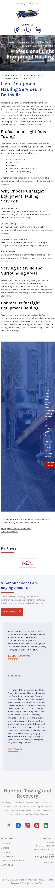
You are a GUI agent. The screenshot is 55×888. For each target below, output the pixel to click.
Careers (5, 847)
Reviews (5, 852)
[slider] (13, 659)
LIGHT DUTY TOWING (43, 46)
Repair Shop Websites (31, 880)
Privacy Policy (38, 883)
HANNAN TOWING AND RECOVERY (24, 42)
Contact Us (7, 864)
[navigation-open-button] (2, 7)
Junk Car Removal (9, 531)
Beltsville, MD (14, 676)
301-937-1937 (36, 321)
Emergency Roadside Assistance (16, 528)
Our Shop (6, 843)
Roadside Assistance (12, 860)
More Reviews (10, 611)
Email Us (49, 862)
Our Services (8, 856)
